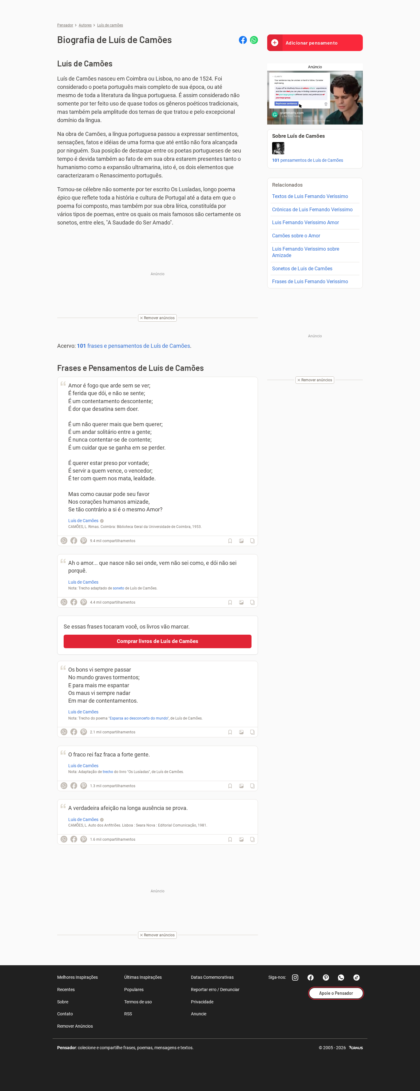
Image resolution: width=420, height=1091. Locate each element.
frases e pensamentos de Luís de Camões (133, 346)
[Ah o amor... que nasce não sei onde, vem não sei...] (241, 602)
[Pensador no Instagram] (295, 977)
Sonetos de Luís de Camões (302, 269)
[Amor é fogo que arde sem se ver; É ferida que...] (241, 541)
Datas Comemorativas (212, 977)
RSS (128, 1013)
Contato (65, 1013)
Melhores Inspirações (77, 977)
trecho (108, 772)
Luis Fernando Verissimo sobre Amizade (305, 252)
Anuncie (198, 1013)
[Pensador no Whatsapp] (341, 977)
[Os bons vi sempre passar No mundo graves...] (241, 732)
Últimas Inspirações (143, 977)
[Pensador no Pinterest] (326, 977)
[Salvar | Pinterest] (83, 540)
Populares (134, 989)
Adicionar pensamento (312, 43)
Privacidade (202, 1001)
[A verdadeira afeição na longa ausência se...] (241, 839)
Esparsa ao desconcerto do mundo (139, 718)
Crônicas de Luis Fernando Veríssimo (312, 209)
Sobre (62, 1001)
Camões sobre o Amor (296, 236)
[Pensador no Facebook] (310, 977)
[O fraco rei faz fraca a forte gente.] (241, 786)
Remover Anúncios (75, 1026)
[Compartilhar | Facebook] (243, 40)
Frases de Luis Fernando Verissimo (310, 281)
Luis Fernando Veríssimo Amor (305, 222)
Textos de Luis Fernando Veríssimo (310, 196)
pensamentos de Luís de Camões (307, 160)
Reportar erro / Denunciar (215, 989)
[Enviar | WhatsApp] (254, 40)
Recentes (66, 989)
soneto (118, 588)
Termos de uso (138, 1001)
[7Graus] (356, 1047)
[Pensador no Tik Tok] (357, 977)
